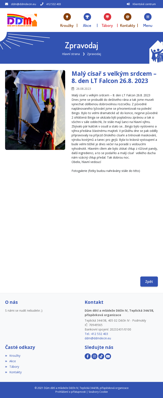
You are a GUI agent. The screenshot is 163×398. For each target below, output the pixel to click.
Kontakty (15, 372)
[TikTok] (101, 356)
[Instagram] (94, 356)
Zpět (149, 281)
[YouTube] (108, 356)
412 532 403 (53, 4)
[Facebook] (88, 356)
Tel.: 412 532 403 (96, 334)
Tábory (14, 367)
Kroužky (14, 356)
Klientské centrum (144, 4)
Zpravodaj (94, 54)
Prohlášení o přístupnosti (70, 392)
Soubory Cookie (98, 392)
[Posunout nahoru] (153, 388)
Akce (12, 361)
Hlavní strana (71, 54)
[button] (148, 20)
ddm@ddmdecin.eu (23, 4)
